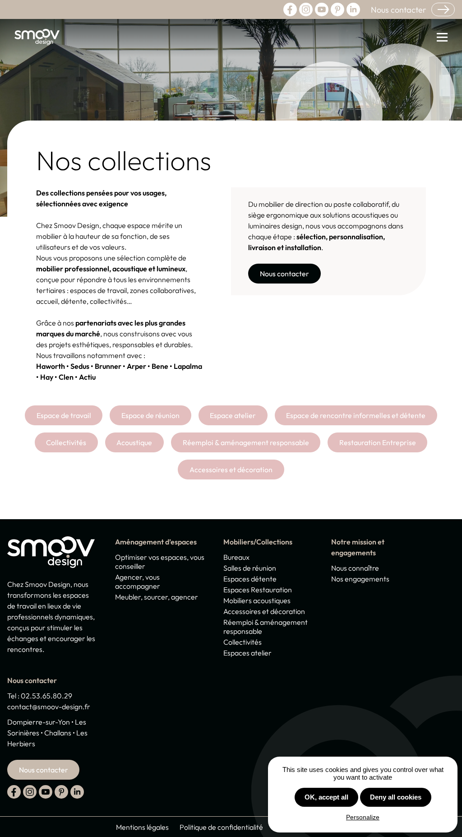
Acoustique (134, 442)
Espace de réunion (150, 415)
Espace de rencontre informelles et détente (355, 415)
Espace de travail (64, 415)
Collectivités (66, 442)
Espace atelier (233, 415)
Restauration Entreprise (377, 442)
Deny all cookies (395, 797)
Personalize (362, 817)
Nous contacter (398, 10)
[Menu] (439, 38)
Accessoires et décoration (231, 469)
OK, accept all (326, 797)
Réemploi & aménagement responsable (246, 442)
